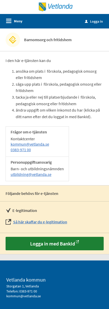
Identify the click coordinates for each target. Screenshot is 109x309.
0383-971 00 (21, 149)
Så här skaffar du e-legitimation (40, 221)
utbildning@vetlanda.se (31, 174)
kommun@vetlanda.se (30, 144)
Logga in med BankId (52, 243)
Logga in (94, 21)
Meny (18, 21)
